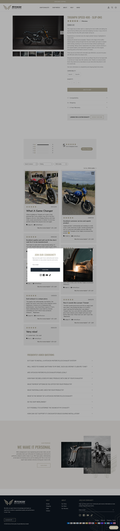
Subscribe (45, 269)
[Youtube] (47, 275)
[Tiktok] (50, 275)
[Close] (90, 250)
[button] (113, 527)
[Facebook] (44, 275)
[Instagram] (41, 275)
